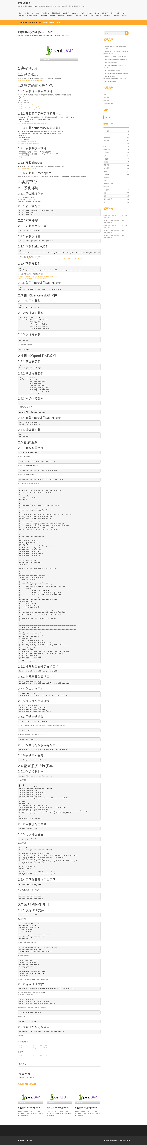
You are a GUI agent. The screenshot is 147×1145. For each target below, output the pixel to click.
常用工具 (98, 15)
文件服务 (89, 13)
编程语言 (61, 15)
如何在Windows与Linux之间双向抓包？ (30, 1107)
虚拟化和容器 (56, 13)
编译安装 (52, 15)
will (105, 215)
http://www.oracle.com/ (25, 158)
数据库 (97, 13)
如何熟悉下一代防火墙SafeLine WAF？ (116, 56)
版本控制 (21, 15)
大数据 (26, 13)
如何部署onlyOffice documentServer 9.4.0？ (115, 47)
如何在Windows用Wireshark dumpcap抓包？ (59, 1107)
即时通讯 (105, 13)
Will (21, 35)
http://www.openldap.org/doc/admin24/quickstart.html (35, 1056)
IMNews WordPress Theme (121, 1140)
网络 (85, 15)
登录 (33, 1078)
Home (20, 22)
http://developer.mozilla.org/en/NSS (29, 109)
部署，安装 (65, 35)
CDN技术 (66, 13)
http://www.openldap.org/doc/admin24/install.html (33, 1046)
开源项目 (69, 15)
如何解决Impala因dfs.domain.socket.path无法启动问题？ (116, 77)
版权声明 (107, 15)
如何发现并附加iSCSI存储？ (112, 70)
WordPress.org (108, 103)
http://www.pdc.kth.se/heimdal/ (27, 141)
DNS (91, 15)
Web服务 (75, 13)
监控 (118, 13)
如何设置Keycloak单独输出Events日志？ (116, 59)
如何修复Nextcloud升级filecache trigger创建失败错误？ (116, 52)
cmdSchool (24, 2)
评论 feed (107, 100)
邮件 (112, 13)
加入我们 (124, 15)
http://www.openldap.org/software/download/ (32, 278)
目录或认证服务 (32, 15)
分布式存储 (45, 13)
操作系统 (78, 15)
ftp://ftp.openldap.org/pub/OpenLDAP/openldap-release (35, 276)
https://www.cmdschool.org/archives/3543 (31, 80)
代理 (82, 13)
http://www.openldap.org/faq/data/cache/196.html (33, 1048)
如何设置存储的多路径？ (111, 62)
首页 (20, 13)
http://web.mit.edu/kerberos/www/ (28, 143)
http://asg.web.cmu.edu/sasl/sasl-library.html (32, 123)
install (51, 35)
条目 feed (107, 97)
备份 (124, 13)
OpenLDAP (38, 22)
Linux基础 (43, 15)
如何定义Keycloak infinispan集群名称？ (116, 73)
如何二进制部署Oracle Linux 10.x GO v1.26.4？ (115, 66)
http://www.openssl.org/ (25, 105)
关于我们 (116, 15)
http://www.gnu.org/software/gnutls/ (29, 107)
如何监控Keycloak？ (110, 81)
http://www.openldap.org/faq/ (27, 168)
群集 (37, 13)
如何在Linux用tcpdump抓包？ (87, 1107)
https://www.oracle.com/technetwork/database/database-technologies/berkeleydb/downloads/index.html (50, 259)
